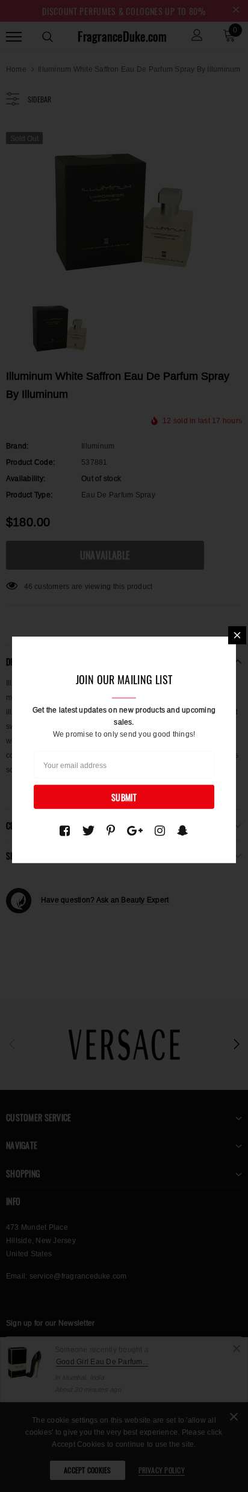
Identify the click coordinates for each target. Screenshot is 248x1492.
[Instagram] (160, 830)
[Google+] (135, 830)
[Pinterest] (111, 830)
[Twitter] (88, 830)
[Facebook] (65, 830)
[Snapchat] (182, 830)
